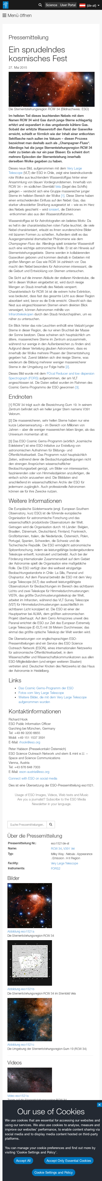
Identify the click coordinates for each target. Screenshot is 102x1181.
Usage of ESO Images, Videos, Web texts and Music (51, 795)
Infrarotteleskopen (21, 314)
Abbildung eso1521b (20, 989)
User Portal (68, 5)
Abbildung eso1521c (20, 1044)
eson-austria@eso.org (34, 772)
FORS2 (55, 868)
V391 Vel (69, 848)
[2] (67, 367)
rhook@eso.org (29, 742)
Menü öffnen (19, 15)
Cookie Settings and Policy (53, 1172)
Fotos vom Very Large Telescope (41, 693)
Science (51, 5)
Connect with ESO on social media (33, 778)
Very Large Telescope (64, 863)
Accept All (23, 1161)
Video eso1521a (17, 1096)
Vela (58, 186)
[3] (76, 387)
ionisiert (54, 209)
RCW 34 (56, 848)
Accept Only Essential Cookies (69, 1161)
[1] (62, 196)
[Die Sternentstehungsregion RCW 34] (52, 89)
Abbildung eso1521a (20, 931)
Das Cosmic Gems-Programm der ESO (46, 688)
